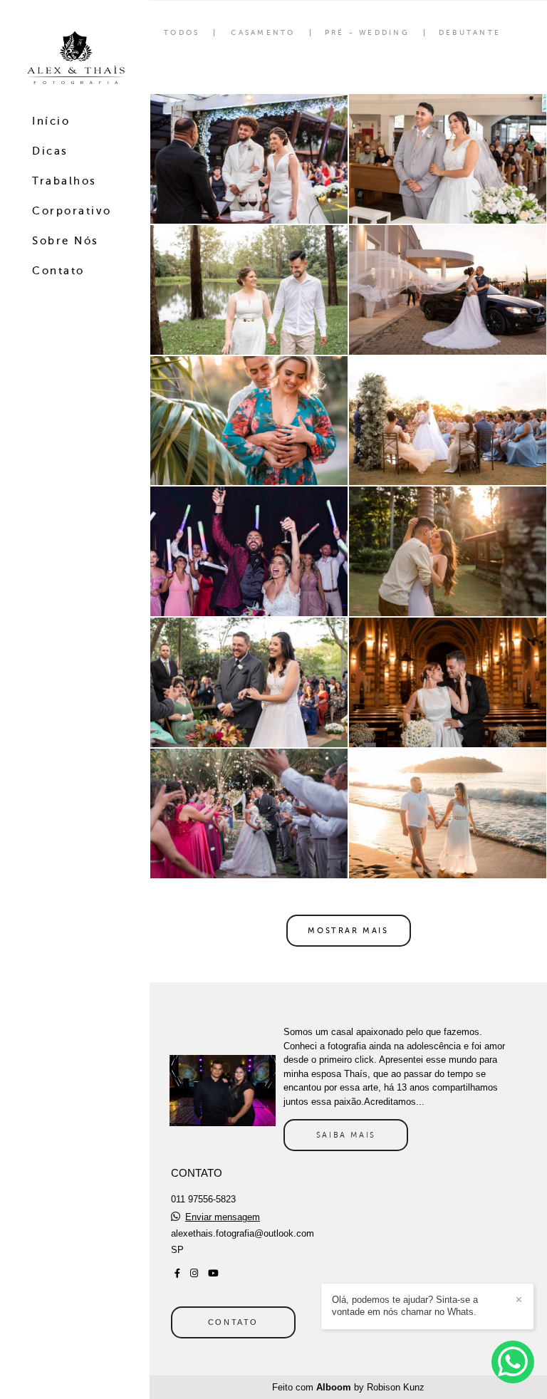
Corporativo (72, 211)
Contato (58, 270)
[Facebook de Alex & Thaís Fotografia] (177, 1273)
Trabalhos (64, 181)
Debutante (470, 32)
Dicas (50, 151)
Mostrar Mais (348, 930)
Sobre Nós (65, 240)
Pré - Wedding (367, 32)
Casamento (263, 32)
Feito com (348, 1387)
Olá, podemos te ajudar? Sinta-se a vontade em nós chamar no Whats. (405, 1305)
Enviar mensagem (222, 1217)
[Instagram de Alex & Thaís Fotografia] (194, 1273)
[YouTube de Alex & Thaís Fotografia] (213, 1273)
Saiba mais (346, 1134)
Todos (181, 32)
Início (51, 121)
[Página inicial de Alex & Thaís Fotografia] (74, 58)
